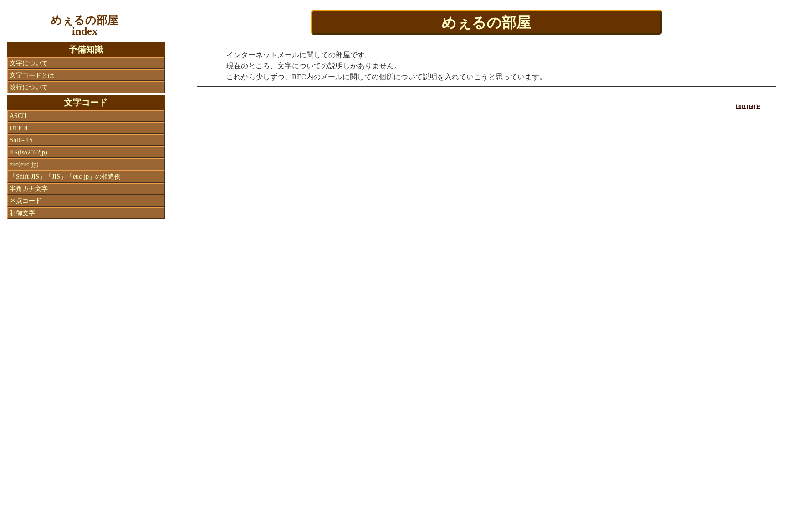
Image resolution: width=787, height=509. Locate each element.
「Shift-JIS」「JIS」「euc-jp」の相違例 (65, 176)
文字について (29, 63)
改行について (29, 87)
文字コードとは (32, 75)
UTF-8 (18, 128)
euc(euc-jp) (24, 164)
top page (748, 105)
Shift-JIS (21, 140)
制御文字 (22, 212)
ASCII (18, 115)
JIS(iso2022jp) (28, 152)
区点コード (25, 200)
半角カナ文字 (29, 188)
